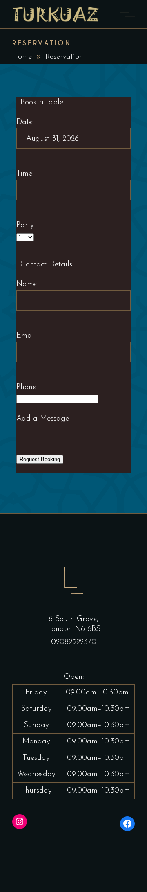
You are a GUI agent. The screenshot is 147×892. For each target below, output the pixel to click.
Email (26, 336)
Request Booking (40, 459)
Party (25, 225)
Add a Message (42, 419)
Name (26, 284)
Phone (26, 387)
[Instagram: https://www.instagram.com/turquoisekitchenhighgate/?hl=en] (19, 821)
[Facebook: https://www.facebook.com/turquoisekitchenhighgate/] (127, 823)
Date (24, 122)
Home (22, 57)
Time (24, 174)
